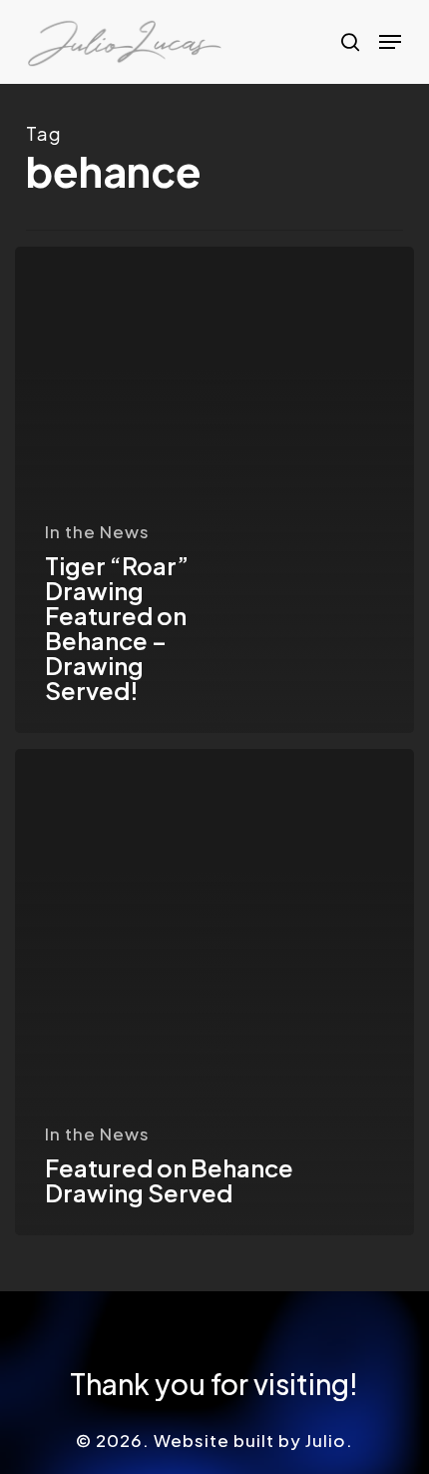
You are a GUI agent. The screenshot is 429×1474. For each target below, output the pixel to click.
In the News (97, 531)
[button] (390, 42)
